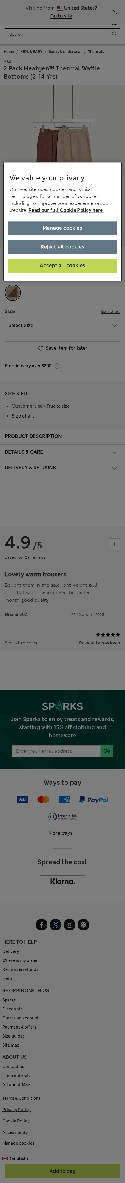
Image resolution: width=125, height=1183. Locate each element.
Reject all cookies (62, 247)
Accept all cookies (62, 266)
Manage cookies (62, 228)
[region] (62, 222)
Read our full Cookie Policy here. (66, 210)
